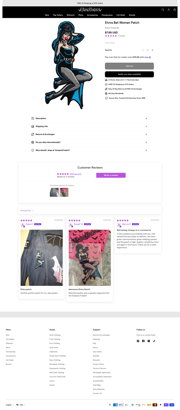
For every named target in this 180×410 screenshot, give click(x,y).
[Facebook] (143, 341)
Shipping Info (42, 126)
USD (21, 405)
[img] (26, 220)
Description (41, 118)
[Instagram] (138, 341)
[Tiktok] (154, 341)
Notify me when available (129, 74)
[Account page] (169, 9)
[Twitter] (148, 341)
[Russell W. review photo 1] (90, 258)
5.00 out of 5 (75, 174)
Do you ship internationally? (48, 142)
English (9, 405)
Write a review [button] (111, 175)
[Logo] (90, 9)
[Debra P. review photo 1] (41, 258)
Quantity (108, 50)
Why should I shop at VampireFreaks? (53, 150)
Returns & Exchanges (45, 134)
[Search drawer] (163, 9)
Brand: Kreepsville (112, 28)
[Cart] (175, 9)
